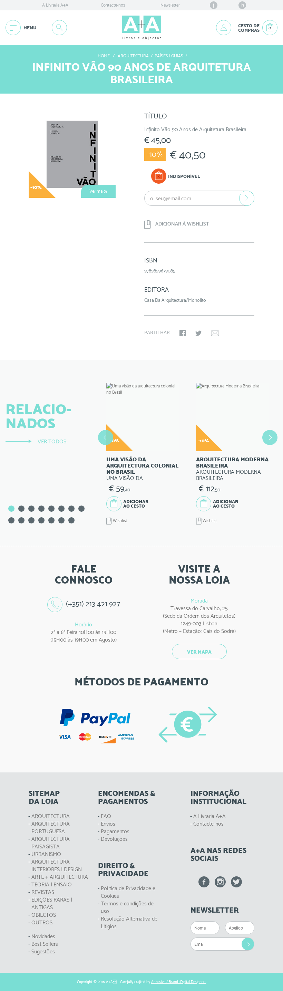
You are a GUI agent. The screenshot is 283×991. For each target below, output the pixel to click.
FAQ (106, 816)
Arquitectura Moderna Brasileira (232, 462)
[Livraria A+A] (141, 27)
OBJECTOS (43, 915)
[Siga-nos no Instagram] (220, 881)
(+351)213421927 (93, 603)
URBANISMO (46, 854)
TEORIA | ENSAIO (51, 884)
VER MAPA (199, 652)
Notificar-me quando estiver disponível (246, 198)
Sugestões (43, 951)
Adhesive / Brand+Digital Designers (178, 982)
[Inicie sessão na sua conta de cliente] (223, 27)
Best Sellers (44, 944)
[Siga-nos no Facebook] (203, 881)
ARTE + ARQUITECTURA (59, 877)
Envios (108, 823)
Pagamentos (115, 831)
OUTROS (41, 922)
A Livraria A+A (55, 5)
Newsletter (170, 5)
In (242, 5)
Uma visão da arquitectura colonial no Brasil (142, 465)
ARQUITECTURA (50, 816)
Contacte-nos (113, 5)
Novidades (43, 936)
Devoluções (114, 839)
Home (104, 55)
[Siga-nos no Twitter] (236, 881)
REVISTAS (42, 892)
